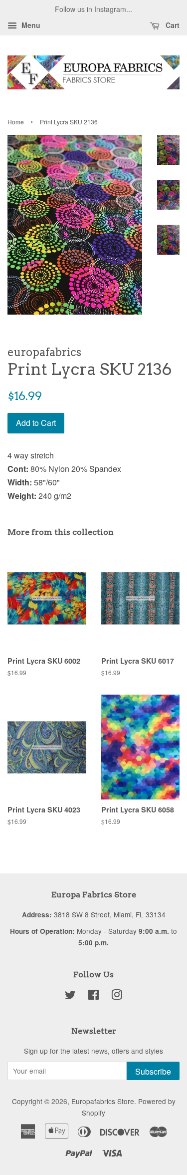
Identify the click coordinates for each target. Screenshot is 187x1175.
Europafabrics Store (102, 1101)
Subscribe (153, 1071)
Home (15, 121)
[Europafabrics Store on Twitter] (70, 996)
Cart (172, 25)
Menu (29, 25)
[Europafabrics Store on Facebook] (93, 996)
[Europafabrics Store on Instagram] (116, 996)
